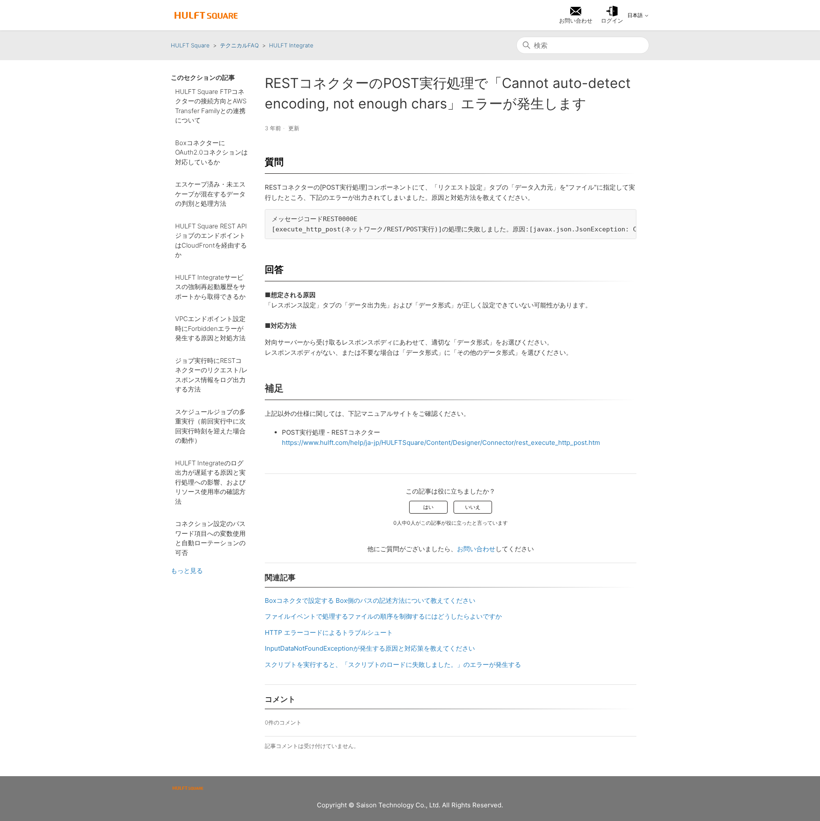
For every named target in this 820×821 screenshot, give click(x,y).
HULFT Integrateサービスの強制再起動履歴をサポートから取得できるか (210, 287)
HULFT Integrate (291, 45)
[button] (612, 15)
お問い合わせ (476, 549)
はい (428, 507)
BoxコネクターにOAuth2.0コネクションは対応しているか (211, 152)
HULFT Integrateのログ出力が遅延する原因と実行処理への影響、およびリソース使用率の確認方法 (210, 482)
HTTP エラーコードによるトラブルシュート (329, 632)
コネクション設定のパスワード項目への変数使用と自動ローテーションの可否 (210, 538)
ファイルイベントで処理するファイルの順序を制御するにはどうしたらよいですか (383, 616)
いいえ (472, 507)
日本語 (635, 15)
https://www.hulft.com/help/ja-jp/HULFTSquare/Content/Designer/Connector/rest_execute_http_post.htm (441, 442)
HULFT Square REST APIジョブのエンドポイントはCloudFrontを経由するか (211, 240)
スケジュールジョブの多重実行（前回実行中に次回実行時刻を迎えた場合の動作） (210, 426)
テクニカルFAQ (239, 45)
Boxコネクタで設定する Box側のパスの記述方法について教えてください (370, 600)
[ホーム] (206, 15)
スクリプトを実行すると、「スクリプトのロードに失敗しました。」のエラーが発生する (393, 664)
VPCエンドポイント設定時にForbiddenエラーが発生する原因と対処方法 (210, 328)
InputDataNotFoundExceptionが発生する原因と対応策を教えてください (370, 648)
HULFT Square (190, 45)
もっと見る (187, 571)
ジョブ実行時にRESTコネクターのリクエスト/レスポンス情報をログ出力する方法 (211, 375)
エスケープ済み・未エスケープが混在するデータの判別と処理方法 (210, 193)
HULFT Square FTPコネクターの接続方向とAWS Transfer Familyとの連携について (210, 106)
